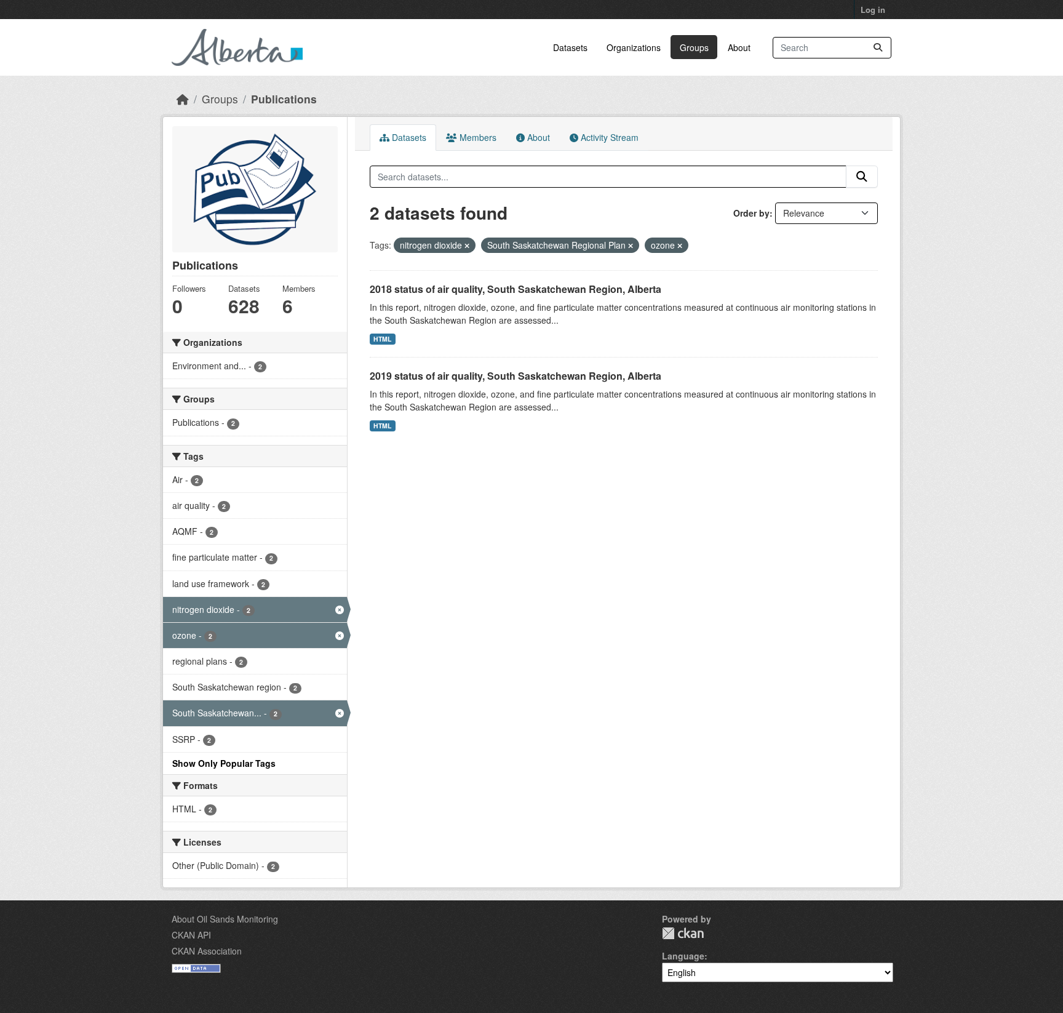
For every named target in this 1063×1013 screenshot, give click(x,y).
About (739, 47)
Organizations (634, 47)
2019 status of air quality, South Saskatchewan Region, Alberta (515, 376)
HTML (382, 338)
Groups (694, 47)
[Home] (183, 98)
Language (683, 956)
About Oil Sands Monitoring (225, 919)
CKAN (683, 933)
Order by (751, 213)
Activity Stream (608, 137)
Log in (873, 9)
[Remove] (466, 245)
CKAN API (191, 935)
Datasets (570, 47)
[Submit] (878, 47)
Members (476, 137)
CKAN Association (207, 951)
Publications (284, 98)
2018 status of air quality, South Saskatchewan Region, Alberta (515, 289)
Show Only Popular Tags (224, 763)
